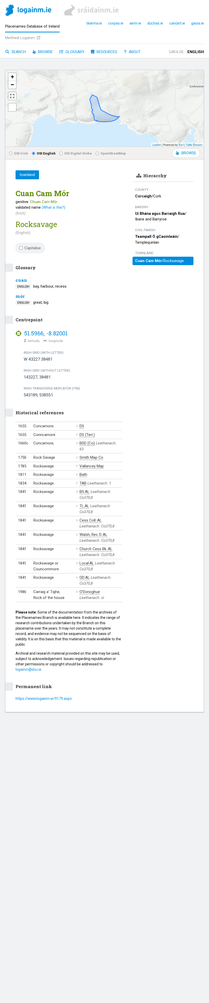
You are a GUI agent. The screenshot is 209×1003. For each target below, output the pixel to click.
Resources (106, 52)
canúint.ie (177, 23)
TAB (83, 483)
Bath (83, 474)
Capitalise (32, 248)
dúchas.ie (155, 23)
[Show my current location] (12, 107)
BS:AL (84, 491)
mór (20, 296)
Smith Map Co (91, 457)
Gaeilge (176, 52)
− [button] (12, 84)
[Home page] (28, 11)
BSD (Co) (87, 443)
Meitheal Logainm (20, 38)
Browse (45, 52)
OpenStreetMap (113, 153)
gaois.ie (197, 23)
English (195, 52)
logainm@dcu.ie (28, 669)
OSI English (46, 153)
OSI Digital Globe (78, 153)
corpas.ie (115, 23)
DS (82, 426)
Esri (181, 145)
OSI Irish (21, 153)
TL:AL (84, 506)
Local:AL (87, 563)
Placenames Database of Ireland (32, 26)
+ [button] (12, 77)
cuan (21, 280)
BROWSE (188, 153)
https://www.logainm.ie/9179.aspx (44, 698)
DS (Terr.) (87, 434)
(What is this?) (53, 207)
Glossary (74, 52)
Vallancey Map (92, 466)
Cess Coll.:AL (91, 520)
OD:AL (85, 577)
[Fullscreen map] (12, 96)
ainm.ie (135, 23)
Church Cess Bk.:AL (96, 549)
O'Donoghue (90, 591)
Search (18, 52)
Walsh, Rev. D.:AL (93, 534)
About (134, 52)
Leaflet (156, 145)
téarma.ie (94, 23)
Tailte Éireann (194, 145)
